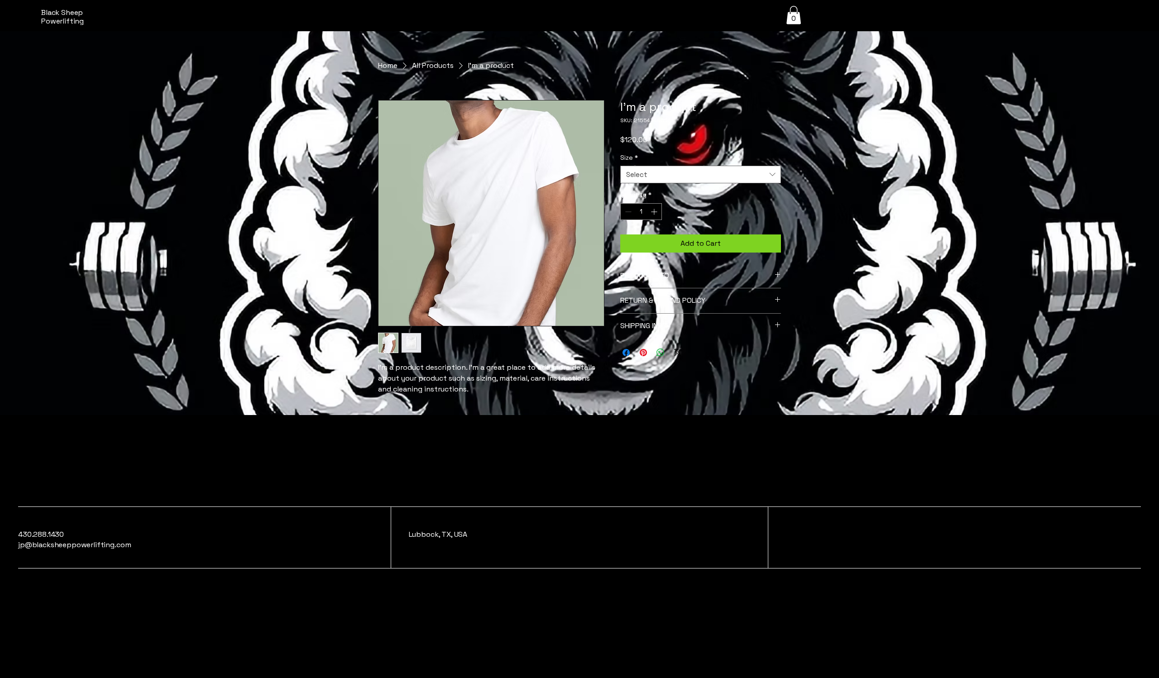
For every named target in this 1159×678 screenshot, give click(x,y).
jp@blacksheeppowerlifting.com (74, 544)
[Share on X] (677, 352)
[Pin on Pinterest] (643, 352)
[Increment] (655, 212)
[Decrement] (627, 212)
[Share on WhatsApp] (660, 352)
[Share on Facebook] (626, 352)
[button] (793, 15)
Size (629, 157)
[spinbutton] (641, 212)
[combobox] (700, 174)
